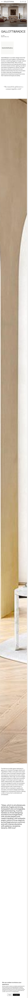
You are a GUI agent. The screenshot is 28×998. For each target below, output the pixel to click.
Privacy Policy (16, 991)
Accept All (16, 994)
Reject (9, 994)
